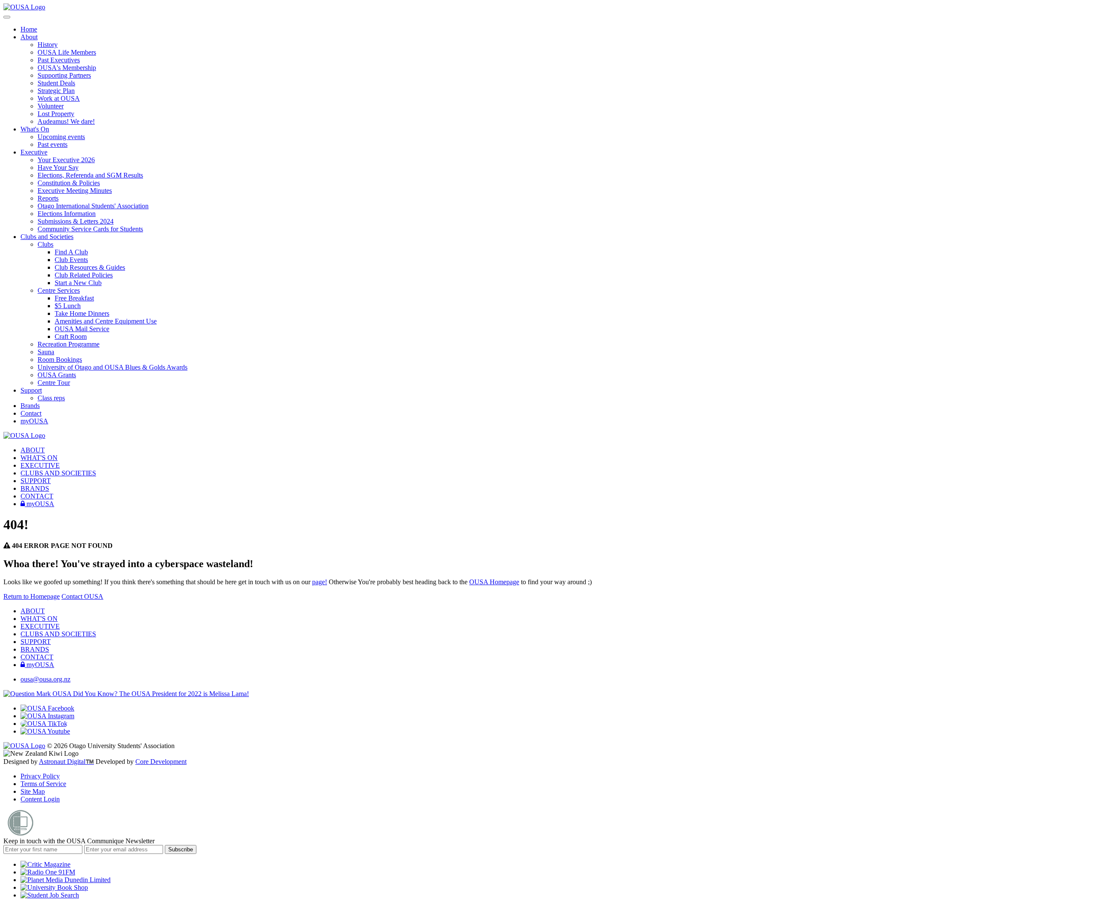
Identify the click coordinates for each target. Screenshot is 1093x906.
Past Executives (59, 60)
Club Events (71, 259)
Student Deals (56, 83)
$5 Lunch (68, 305)
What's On (34, 129)
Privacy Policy (40, 776)
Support (31, 390)
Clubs (45, 244)
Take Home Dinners (82, 313)
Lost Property (56, 113)
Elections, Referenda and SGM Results (90, 175)
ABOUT (32, 450)
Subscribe (180, 849)
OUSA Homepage (494, 582)
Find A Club (71, 252)
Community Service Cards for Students (90, 229)
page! (319, 582)
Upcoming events (61, 136)
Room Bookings (60, 359)
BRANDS (34, 488)
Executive (33, 152)
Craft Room (71, 336)
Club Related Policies (84, 275)
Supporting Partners (64, 75)
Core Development (161, 761)
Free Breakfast (74, 298)
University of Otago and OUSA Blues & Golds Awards (112, 367)
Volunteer (51, 106)
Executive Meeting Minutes (75, 190)
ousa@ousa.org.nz (45, 679)
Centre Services (59, 290)
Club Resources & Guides (90, 267)
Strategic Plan (56, 90)
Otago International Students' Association (93, 206)
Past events (52, 144)
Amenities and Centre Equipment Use (106, 321)
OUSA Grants (57, 375)
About (29, 37)
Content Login (40, 799)
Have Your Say (58, 167)
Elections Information (67, 213)
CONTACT (36, 496)
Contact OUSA (82, 596)
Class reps (51, 398)
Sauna (46, 351)
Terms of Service (43, 783)
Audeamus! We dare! (66, 121)
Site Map (32, 791)
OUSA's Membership (67, 67)
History (48, 44)
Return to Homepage (31, 596)
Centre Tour (54, 382)
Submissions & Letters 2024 (76, 221)
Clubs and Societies (46, 236)
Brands (30, 405)
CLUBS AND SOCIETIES (58, 473)
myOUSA (34, 421)
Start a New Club (78, 282)
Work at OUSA (59, 98)
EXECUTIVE (40, 465)
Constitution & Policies (69, 182)
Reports (48, 198)
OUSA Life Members (67, 52)
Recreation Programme (68, 344)
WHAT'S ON (39, 457)
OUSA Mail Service (82, 328)
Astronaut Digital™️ (66, 761)
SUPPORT (35, 480)
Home (28, 29)
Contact (30, 413)
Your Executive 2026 (66, 159)
